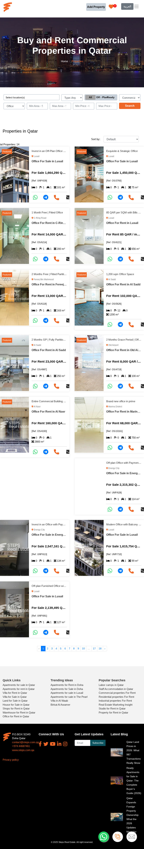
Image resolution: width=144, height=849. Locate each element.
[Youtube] (52, 744)
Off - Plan (101, 97)
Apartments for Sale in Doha (67, 688)
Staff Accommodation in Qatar (116, 688)
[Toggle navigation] (136, 6)
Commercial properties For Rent (117, 692)
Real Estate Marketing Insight (115, 704)
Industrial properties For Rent (115, 700)
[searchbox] (31, 97)
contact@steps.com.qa (25, 742)
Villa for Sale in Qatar (15, 696)
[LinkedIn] (59, 744)
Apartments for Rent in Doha (67, 684)
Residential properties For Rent (116, 696)
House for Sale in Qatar (16, 704)
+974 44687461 (21, 746)
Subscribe (97, 742)
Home (64, 61)
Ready (110, 97)
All (90, 97)
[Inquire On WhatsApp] (37, 197)
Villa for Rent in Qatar (15, 692)
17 (94, 648)
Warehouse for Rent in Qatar (19, 712)
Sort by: (95, 139)
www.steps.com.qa (23, 750)
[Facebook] (40, 744)
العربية (127, 6)
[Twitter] (45, 744)
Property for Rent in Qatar (113, 712)
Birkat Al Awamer (60, 704)
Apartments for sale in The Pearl (69, 696)
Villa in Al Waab (59, 700)
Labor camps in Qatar (111, 684)
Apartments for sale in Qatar (19, 684)
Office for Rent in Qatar (16, 716)
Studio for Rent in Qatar (112, 708)
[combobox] (32, 97)
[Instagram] (65, 744)
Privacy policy (11, 759)
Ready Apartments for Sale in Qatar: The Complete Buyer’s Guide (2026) (133, 781)
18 (100, 648)
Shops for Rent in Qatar (16, 708)
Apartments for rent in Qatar (19, 688)
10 (83, 648)
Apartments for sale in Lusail (67, 692)
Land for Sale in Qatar (15, 700)
